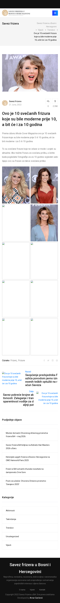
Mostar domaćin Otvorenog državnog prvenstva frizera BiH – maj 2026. (27, 434)
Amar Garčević (36, 598)
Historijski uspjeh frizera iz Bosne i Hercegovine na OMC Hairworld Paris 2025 (28, 458)
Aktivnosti (10, 510)
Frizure (21, 360)
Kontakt (42, 590)
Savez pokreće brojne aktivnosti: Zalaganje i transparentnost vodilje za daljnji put (18, 399)
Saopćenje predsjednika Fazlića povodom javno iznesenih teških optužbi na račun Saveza (41, 380)
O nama (22, 590)
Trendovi (10, 528)
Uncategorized (12, 536)
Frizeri (13, 360)
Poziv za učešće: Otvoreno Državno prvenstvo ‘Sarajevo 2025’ (26, 482)
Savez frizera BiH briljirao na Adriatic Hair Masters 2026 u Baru (28, 446)
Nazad (28, 372)
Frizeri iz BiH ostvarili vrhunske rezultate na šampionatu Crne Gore (25, 470)
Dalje (31, 391)
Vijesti (8, 545)
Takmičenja (11, 519)
